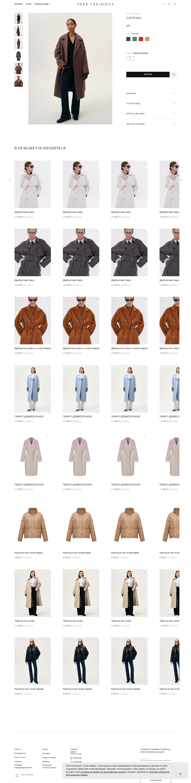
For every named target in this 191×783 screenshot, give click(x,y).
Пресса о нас (19, 757)
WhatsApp (78, 758)
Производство (20, 753)
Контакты (18, 761)
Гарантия (45, 761)
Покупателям (41, 4)
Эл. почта (77, 754)
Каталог (17, 749)
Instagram (78, 762)
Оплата (45, 749)
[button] (140, 53)
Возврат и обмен (49, 758)
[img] (95, 4)
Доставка (46, 753)
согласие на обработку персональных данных (103, 772)
